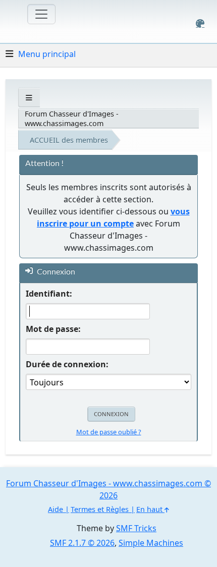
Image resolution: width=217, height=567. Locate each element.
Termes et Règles (100, 509)
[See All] (29, 97)
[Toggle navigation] (41, 14)
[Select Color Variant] (200, 23)
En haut (150, 509)
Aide (55, 509)
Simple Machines (151, 542)
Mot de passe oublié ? (108, 431)
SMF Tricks (136, 528)
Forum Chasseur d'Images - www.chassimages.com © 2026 (108, 489)
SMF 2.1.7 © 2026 (82, 542)
